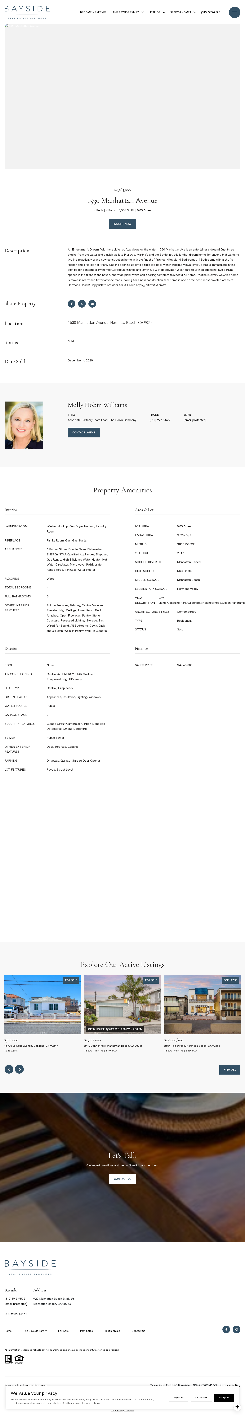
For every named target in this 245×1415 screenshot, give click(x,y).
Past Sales (86, 1331)
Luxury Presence (35, 1385)
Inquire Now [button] (122, 224)
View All (230, 1069)
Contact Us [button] (122, 1179)
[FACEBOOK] (226, 1329)
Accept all (224, 1397)
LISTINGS (154, 12)
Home (8, 1331)
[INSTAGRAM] (236, 1329)
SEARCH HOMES (180, 12)
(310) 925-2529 (160, 420)
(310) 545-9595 (210, 12)
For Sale (63, 1331)
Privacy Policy (230, 1385)
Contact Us (138, 1331)
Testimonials (112, 1331)
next (19, 1069)
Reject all (179, 1397)
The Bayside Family (35, 1331)
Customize (201, 1397)
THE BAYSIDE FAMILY (126, 12)
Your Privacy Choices (122, 1410)
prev (9, 1069)
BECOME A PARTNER (93, 12)
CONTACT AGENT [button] (84, 432)
